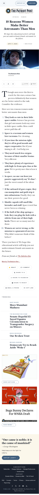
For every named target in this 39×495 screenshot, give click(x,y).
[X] (16, 486)
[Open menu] (4, 3)
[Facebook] (12, 486)
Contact (9, 480)
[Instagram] (19, 486)
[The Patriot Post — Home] (19, 10)
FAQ (3, 480)
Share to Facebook (20, 277)
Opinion (16, 17)
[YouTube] (23, 486)
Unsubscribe (20, 471)
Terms (15, 480)
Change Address (16, 469)
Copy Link (29, 288)
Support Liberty (11, 457)
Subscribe (32, 3)
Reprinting (7, 483)
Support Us (21, 3)
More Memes (8, 424)
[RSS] (26, 486)
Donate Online (9, 476)
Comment (26, 267)
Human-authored (30, 480)
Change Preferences (29, 469)
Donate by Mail (20, 476)
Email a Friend (13, 288)
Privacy (21, 480)
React (12, 267)
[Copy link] (13, 84)
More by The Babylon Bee (11, 261)
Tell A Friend (30, 476)
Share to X (20, 272)
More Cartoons (10, 382)
